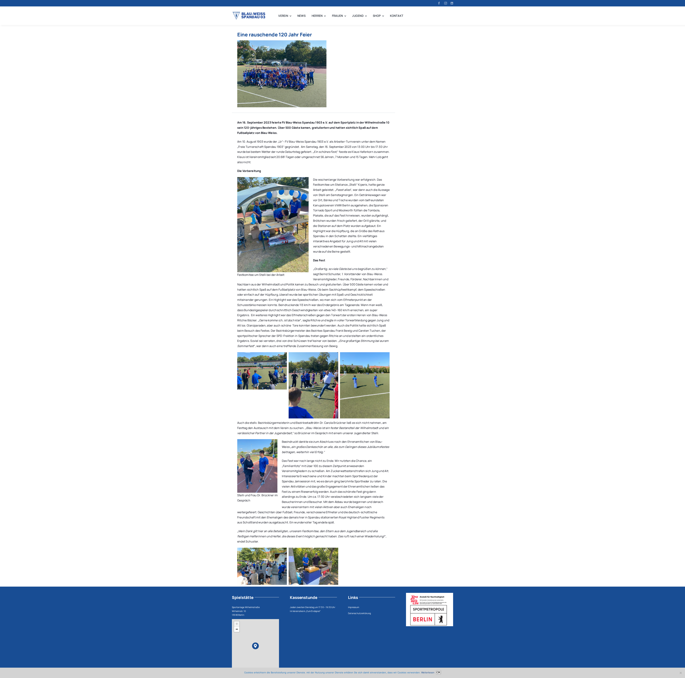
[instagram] (445, 3)
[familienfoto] (281, 42)
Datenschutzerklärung (359, 613)
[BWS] (249, 13)
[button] (255, 645)
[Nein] (680, 673)
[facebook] (439, 3)
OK (439, 672)
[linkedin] (452, 3)
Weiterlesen (427, 672)
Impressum (353, 607)
